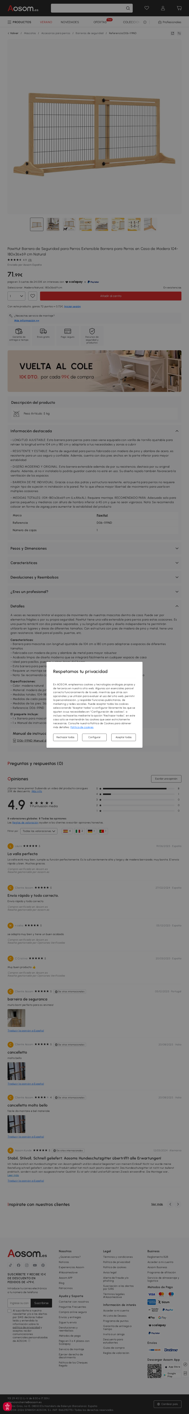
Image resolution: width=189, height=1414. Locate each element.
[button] (7, 1406)
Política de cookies (82, 727)
